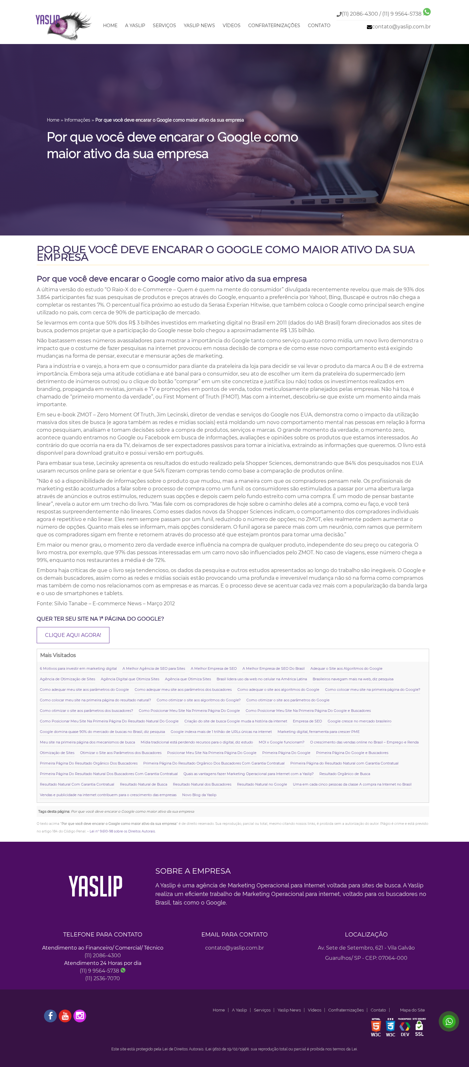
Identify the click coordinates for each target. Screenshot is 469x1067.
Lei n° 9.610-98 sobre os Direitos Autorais (122, 831)
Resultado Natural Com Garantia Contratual (77, 784)
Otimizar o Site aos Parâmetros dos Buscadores (120, 752)
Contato (319, 25)
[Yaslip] (64, 41)
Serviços (164, 25)
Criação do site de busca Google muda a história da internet (235, 721)
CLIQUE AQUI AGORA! (73, 635)
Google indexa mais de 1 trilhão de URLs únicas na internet (221, 731)
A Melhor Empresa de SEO (214, 668)
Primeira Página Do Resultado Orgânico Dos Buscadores (89, 763)
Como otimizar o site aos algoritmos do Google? (199, 700)
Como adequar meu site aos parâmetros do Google (84, 689)
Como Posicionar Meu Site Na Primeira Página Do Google (189, 710)
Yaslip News (199, 25)
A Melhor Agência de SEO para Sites (154, 668)
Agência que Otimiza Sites (188, 679)
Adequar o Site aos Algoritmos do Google (346, 668)
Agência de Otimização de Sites (67, 679)
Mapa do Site (412, 1010)
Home (110, 25)
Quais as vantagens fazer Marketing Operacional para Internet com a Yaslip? (248, 774)
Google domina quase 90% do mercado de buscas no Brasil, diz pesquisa (102, 731)
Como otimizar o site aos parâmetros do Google (288, 700)
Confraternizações (274, 25)
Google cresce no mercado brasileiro (359, 721)
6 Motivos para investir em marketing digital (78, 668)
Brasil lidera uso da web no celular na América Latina (262, 679)
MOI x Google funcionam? (281, 742)
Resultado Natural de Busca (143, 784)
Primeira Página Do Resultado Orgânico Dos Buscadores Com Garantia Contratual (214, 763)
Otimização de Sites (57, 752)
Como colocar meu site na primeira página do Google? (372, 689)
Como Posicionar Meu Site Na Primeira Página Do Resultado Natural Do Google (109, 721)
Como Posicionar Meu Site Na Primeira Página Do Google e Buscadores (308, 710)
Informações (77, 120)
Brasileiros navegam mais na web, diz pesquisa (353, 679)
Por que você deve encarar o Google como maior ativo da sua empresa (226, 253)
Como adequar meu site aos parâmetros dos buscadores (183, 689)
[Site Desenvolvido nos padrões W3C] (376, 1036)
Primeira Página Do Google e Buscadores (352, 752)
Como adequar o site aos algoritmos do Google (278, 689)
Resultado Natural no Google (262, 784)
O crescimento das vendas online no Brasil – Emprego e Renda (364, 742)
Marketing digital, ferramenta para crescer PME (319, 731)
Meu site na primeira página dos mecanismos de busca (87, 742)
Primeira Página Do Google (286, 752)
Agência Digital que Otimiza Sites (130, 679)
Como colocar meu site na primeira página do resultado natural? (95, 700)
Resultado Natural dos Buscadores (202, 784)
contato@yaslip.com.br (401, 27)
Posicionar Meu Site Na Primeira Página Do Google (212, 752)
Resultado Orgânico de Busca (344, 774)
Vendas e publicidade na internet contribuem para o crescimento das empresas (108, 795)
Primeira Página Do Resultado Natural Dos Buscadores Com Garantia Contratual (109, 774)
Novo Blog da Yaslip (199, 795)
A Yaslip (135, 25)
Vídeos (232, 25)
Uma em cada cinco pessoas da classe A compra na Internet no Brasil (352, 784)
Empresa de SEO (307, 721)
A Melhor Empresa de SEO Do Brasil (273, 668)
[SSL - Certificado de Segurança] (419, 1036)
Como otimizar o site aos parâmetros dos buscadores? (86, 710)
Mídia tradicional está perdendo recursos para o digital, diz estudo (197, 742)
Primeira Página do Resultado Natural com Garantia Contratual (344, 763)
